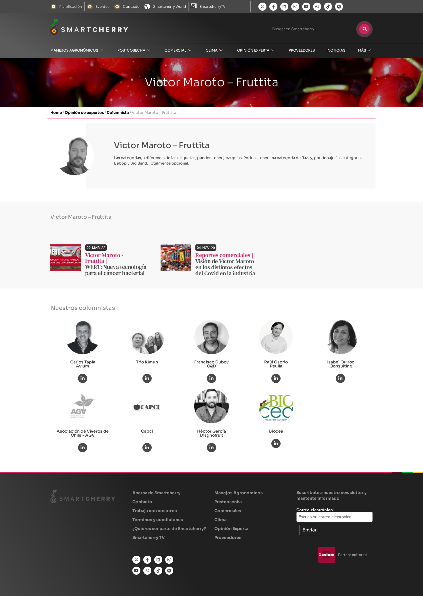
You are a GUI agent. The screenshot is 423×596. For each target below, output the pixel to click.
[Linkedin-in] (82, 378)
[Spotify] (339, 7)
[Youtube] (306, 7)
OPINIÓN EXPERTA (253, 50)
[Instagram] (295, 7)
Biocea (276, 431)
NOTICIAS (336, 50)
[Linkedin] (284, 7)
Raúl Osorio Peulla (276, 364)
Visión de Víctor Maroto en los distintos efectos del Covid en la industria (225, 267)
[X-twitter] (262, 7)
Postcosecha (131, 50)
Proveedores (302, 50)
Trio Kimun (147, 362)
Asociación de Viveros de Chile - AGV (83, 433)
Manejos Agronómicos (74, 50)
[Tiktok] (328, 7)
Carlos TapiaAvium (82, 364)
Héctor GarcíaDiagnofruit (211, 433)
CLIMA (212, 50)
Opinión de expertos (84, 112)
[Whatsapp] (317, 7)
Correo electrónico (315, 510)
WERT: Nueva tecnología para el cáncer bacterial (115, 270)
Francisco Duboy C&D (211, 364)
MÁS (362, 50)
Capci (147, 431)
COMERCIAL (175, 50)
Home (56, 112)
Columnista (118, 112)
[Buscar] (364, 29)
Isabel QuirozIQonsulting (340, 364)
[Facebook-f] (273, 7)
